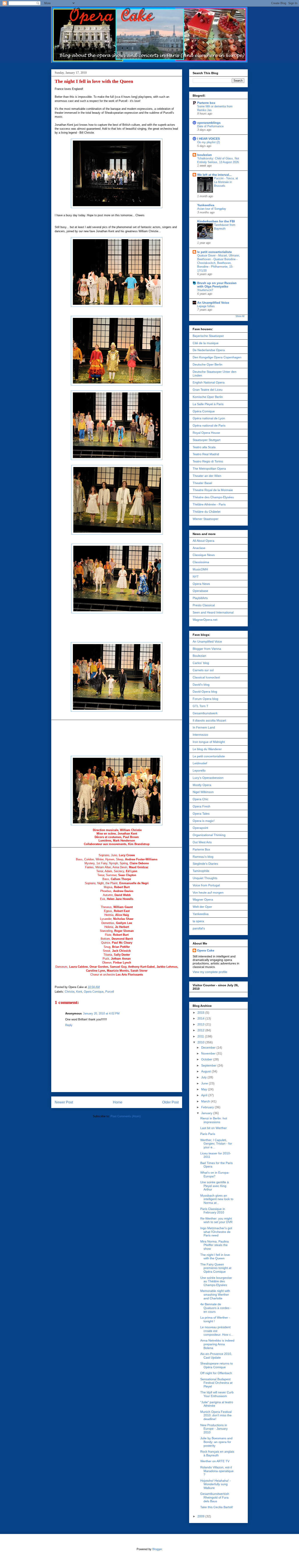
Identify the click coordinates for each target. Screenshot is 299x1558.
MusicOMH (200, 569)
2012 (201, 1030)
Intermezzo (200, 734)
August (206, 1071)
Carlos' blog (201, 663)
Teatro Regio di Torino (208, 461)
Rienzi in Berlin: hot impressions (213, 1120)
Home (117, 1102)
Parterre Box (201, 849)
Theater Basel (202, 483)
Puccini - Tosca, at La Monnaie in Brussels (226, 182)
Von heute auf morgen (208, 892)
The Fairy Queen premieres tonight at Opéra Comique (215, 1268)
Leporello (199, 770)
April (204, 1095)
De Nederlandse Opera (209, 350)
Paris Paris (207, 1134)
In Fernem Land (204, 727)
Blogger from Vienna (207, 648)
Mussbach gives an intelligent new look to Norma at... (216, 1199)
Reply (68, 1025)
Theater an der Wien (207, 476)
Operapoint (200, 828)
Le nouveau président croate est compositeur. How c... (216, 1330)
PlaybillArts (200, 598)
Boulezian (199, 655)
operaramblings (209, 122)
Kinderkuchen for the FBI (216, 221)
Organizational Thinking (209, 835)
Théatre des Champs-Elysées (213, 497)
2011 (201, 1036)
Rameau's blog (203, 856)
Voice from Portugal (206, 885)
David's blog (201, 684)
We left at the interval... (214, 174)
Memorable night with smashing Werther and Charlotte (215, 1294)
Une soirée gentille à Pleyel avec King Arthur (214, 1185)
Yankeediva (205, 205)
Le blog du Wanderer (207, 749)
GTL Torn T (200, 706)
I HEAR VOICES (208, 138)
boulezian (204, 155)
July (204, 1077)
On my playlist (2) (208, 142)
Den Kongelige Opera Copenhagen (217, 357)
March (206, 1101)
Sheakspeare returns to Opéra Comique (216, 1365)
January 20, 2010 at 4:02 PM (101, 1013)
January (207, 1113)
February (208, 1107)
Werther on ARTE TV (214, 1461)
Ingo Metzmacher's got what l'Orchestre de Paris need (216, 1231)
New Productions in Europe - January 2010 (214, 1428)
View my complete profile (210, 972)
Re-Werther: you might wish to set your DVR (216, 1220)
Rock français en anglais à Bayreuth (217, 1453)
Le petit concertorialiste (209, 756)
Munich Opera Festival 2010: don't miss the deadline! (216, 1415)
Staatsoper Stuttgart (206, 440)
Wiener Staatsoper (205, 519)
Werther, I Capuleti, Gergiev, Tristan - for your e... (216, 1143)
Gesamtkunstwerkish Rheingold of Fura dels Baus (214, 1497)
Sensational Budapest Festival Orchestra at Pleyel (216, 1382)
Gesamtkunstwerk (205, 713)
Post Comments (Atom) (126, 1116)
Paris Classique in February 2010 (212, 1210)
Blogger (157, 1549)
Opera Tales (201, 813)
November (208, 1053)
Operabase (200, 591)
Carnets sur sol (203, 670)
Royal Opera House (206, 432)
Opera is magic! (204, 821)
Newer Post (64, 1102)
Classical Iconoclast (206, 677)
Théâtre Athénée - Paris (209, 504)
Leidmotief (200, 763)
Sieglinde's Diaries (205, 863)
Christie (69, 991)
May (204, 1089)
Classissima (201, 562)
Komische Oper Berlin (208, 397)
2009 (201, 1516)
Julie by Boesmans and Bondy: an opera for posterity (216, 1441)
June (205, 1083)
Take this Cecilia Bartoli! (216, 1507)
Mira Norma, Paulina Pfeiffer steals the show (214, 1245)
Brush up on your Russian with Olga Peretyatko (217, 284)
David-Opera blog (205, 691)
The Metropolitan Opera (209, 468)
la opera (198, 921)
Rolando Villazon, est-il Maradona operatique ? (217, 1471)
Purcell (109, 991)
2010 (201, 1042)
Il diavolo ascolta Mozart (209, 720)
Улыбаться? (205, 290)
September (209, 1065)
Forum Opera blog (205, 699)
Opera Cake (205, 950)
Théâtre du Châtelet (206, 511)
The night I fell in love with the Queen (94, 81)
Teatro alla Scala (204, 447)
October (207, 1059)
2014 (201, 1018)
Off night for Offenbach (216, 1373)
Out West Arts (202, 842)
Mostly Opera (202, 785)
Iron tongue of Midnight (209, 742)
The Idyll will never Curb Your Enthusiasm (217, 1394)
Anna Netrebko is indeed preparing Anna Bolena (217, 1344)
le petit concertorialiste (214, 252)
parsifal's (199, 928)
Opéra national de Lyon (209, 418)
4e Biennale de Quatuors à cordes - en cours (215, 1307)
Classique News (204, 555)
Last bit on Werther (213, 1128)
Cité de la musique (205, 343)
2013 (201, 1024)
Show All (240, 316)
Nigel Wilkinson (203, 792)
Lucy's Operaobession (208, 777)
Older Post (170, 1102)
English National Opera (209, 382)
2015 (201, 1012)
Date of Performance (210, 126)
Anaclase (199, 548)
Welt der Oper (202, 906)
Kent (79, 991)
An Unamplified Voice (213, 302)
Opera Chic (200, 799)
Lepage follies (206, 306)
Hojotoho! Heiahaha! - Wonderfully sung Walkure (215, 1484)
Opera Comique (94, 991)
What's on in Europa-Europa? (214, 1174)
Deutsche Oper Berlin (207, 364)
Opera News (201, 584)
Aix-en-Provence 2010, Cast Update (216, 1355)
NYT (196, 576)
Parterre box (206, 103)
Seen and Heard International (213, 612)
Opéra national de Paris (209, 425)
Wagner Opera (203, 899)
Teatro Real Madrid (206, 454)
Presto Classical (204, 605)
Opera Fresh (201, 806)
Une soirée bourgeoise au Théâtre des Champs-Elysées (216, 1281)
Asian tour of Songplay (211, 208)
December (208, 1047)
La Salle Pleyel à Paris (208, 404)
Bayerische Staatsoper (208, 336)
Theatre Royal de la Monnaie (213, 490)
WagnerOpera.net (205, 619)
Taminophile (201, 871)
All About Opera (203, 540)
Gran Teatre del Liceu (208, 389)
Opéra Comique (204, 411)
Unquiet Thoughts (205, 878)
